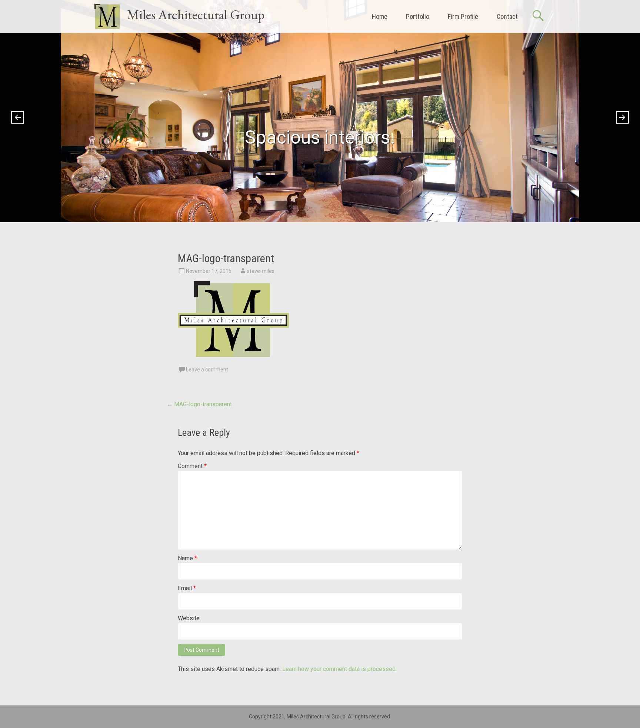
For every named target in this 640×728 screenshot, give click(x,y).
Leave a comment (207, 370)
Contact (507, 16)
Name (187, 558)
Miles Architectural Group (195, 14)
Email (187, 588)
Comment (192, 466)
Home (379, 16)
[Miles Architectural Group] (107, 16)
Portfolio (417, 16)
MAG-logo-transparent (199, 404)
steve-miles (260, 271)
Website (189, 618)
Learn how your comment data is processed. (339, 668)
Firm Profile (463, 16)
